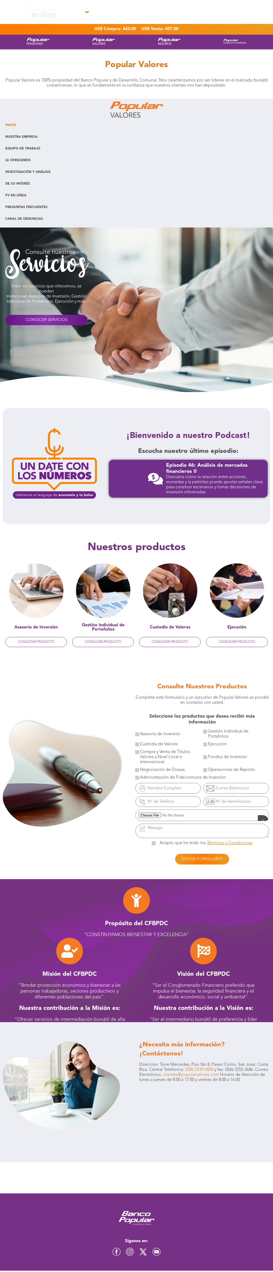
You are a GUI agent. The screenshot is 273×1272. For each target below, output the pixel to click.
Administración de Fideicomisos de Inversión (183, 777)
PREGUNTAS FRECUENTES (26, 207)
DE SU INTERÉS (17, 183)
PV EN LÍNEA (15, 195)
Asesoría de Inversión (160, 734)
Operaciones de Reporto (231, 770)
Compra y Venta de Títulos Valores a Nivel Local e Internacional (165, 757)
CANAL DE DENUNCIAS (24, 219)
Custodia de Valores (159, 744)
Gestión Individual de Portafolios (228, 734)
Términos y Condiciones (229, 843)
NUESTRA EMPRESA (21, 137)
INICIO (10, 125)
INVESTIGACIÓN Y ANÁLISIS (28, 172)
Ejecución (217, 744)
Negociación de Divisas (162, 770)
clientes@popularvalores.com (191, 1075)
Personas (16, 24)
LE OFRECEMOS (18, 160)
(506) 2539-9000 (199, 1070)
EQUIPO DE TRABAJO (22, 148)
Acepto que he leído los (206, 843)
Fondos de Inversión (227, 757)
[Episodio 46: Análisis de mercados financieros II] (155, 478)
